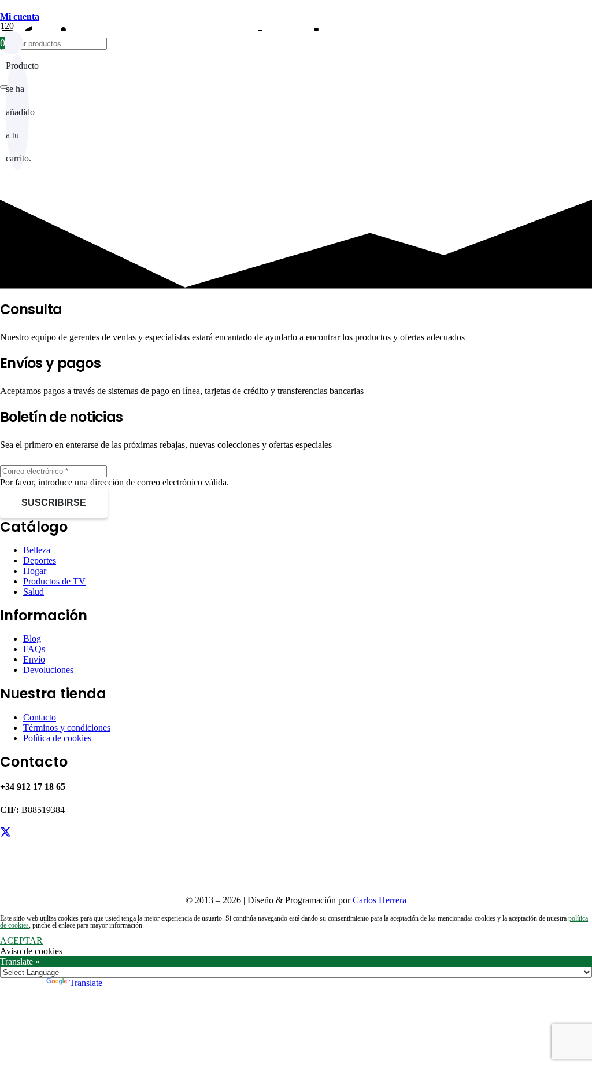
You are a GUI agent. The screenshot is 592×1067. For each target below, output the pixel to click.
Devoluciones (48, 670)
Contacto (39, 717)
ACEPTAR (21, 940)
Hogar (34, 571)
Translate (85, 983)
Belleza (36, 550)
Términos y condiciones (66, 728)
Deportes (39, 560)
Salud (33, 592)
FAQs (34, 649)
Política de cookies (57, 738)
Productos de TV (54, 581)
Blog (32, 638)
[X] (5, 832)
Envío (34, 659)
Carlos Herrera (379, 900)
